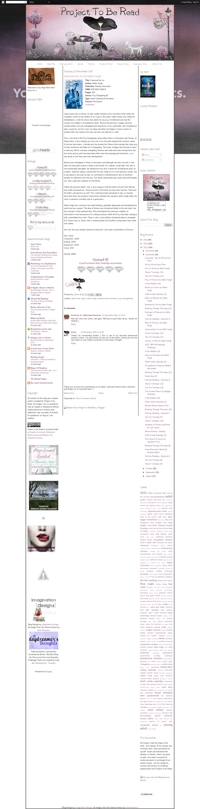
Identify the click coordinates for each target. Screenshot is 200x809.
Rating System (66, 64)
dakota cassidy (166, 557)
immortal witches (166, 601)
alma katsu (144, 502)
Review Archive (106, 64)
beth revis (162, 517)
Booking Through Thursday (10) (158, 409)
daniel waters (144, 560)
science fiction (146, 679)
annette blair (166, 508)
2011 (145, 247)
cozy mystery (157, 554)
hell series (144, 598)
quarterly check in (156, 664)
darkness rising (156, 560)
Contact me (157, 64)
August (149, 476)
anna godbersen (166, 505)
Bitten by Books (38, 318)
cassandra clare (147, 534)
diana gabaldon (155, 565)
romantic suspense (165, 673)
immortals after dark (147, 604)
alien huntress (167, 500)
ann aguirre (150, 505)
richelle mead (152, 673)
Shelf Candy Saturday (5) (155, 294)
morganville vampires (149, 644)
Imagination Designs (50, 624)
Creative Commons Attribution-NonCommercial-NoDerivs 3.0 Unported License (41, 435)
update (142, 710)
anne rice (156, 508)
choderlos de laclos (164, 542)
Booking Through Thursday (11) (158, 372)
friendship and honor (153, 587)
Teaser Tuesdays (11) (154, 384)
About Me (51, 64)
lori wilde (165, 624)
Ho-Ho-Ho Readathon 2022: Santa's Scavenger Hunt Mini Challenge (42, 268)
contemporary (155, 548)
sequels (156, 679)
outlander (156, 653)
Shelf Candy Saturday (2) (155, 435)
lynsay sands (160, 627)
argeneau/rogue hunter (157, 511)
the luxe (150, 698)
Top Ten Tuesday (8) (153, 460)
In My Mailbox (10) (153, 284)
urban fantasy (155, 710)
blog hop (161, 520)
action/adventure (158, 497)
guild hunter (155, 596)
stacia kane (155, 687)
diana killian (167, 565)
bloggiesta (144, 523)
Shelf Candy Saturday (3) (155, 402)
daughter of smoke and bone (152, 563)
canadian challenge (156, 531)
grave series (153, 593)
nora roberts (168, 650)
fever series (167, 580)
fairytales (168, 577)
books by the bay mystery (158, 528)
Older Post (132, 393)
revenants (168, 670)
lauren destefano (165, 621)
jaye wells (160, 607)
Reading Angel (37, 357)
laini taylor (152, 621)
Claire (77, 294)
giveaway (144, 593)
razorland (155, 667)
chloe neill (151, 542)
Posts (146, 155)
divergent (153, 568)
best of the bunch (148, 517)
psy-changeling (126, 298)
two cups (169, 707)
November (150, 254)
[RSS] (141, 140)
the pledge (157, 701)
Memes (91, 64)
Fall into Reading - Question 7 (157, 413)
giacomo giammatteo (164, 590)
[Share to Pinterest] (100, 294)
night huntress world (155, 650)
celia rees (150, 537)
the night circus (146, 701)
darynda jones (167, 560)
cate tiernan (160, 534)
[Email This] (89, 294)
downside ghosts (164, 568)
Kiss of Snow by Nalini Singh (157, 268)
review (143, 673)
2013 (145, 240)
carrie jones (168, 531)
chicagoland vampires (162, 540)
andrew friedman (161, 502)
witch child (158, 719)
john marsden (152, 610)
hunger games (146, 601)
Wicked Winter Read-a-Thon (157, 405)
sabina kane (146, 676)
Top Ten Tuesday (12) (154, 276)
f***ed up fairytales (157, 577)
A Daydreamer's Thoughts (42, 277)
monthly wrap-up (165, 641)
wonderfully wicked (149, 725)
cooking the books (158, 551)
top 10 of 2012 (159, 704)
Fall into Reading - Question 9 (157, 319)
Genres (80, 64)
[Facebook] (150, 140)
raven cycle (144, 667)
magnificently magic (163, 633)
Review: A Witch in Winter (41, 351)
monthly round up (152, 641)
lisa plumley (156, 624)
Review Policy (123, 64)
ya (161, 725)
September (150, 472)
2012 (145, 243)
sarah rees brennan (163, 676)
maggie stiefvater (153, 630)
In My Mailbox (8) (152, 398)
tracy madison (152, 707)
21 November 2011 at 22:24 (113, 315)
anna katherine (146, 508)
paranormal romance (107, 298)
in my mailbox (162, 604)
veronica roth (167, 713)
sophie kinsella (168, 684)
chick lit (143, 542)
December (150, 251)
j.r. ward (150, 607)
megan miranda (152, 639)
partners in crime (148, 661)
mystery (150, 647)
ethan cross (144, 577)
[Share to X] (94, 294)
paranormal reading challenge (156, 656)
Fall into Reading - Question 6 (157, 456)
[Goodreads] (147, 140)
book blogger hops (158, 523)
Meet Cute (35, 247)
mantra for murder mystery (152, 636)
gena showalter (167, 587)
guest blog (144, 596)
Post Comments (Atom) (86, 398)
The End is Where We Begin (42, 301)
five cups (81, 298)
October (149, 468)
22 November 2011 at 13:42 (92, 332)
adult (73, 298)
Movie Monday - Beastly (155, 431)
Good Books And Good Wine (44, 253)
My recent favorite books (42, 383)
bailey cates (152, 514)
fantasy (160, 580)
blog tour (168, 520)
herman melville (154, 598)
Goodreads (89, 105)
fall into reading (148, 580)
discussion (144, 568)
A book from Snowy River (42, 348)
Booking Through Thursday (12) (158, 308)
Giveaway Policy (140, 64)
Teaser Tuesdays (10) (154, 421)
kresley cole (160, 618)
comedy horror (145, 548)
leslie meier (145, 624)
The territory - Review (39, 331)
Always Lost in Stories (41, 338)
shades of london (166, 679)
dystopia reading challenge (159, 571)
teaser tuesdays (163, 692)
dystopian (144, 574)
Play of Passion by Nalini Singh (158, 280)
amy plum (152, 502)
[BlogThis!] (92, 294)
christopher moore (158, 545)
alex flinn (157, 500)
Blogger (49, 671)
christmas (144, 545)
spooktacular (144, 687)
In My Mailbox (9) (152, 351)
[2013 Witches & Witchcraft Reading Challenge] (43, 509)
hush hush (156, 601)
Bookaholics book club (41, 329)
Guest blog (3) (151, 376)
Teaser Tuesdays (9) (153, 464)
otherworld (144, 653)
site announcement (154, 684)
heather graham (166, 596)
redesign (160, 670)
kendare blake (156, 616)
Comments (149, 160)
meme (161, 638)
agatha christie (146, 500)
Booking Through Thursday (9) (158, 446)
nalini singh (91, 298)
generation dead (147, 590)
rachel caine (167, 664)
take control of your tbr (162, 690)
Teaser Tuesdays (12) (154, 333)
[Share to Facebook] (97, 294)
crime (165, 554)
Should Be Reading (39, 299)
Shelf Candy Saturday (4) (155, 362)
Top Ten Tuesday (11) (154, 337)
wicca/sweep (145, 716)
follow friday (161, 584)
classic (169, 545)
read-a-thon (166, 667)
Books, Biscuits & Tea (40, 307)
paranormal (167, 653)
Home (39, 64)
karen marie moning (157, 613)
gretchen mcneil (165, 593)
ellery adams (153, 574)
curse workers (155, 557)
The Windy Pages (38, 379)
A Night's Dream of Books (42, 288)
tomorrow (149, 704)
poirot (165, 661)
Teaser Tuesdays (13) (154, 272)
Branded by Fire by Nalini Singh (158, 304)
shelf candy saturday (151, 681)
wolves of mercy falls (161, 721)
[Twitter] (144, 140)
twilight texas (161, 707)
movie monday (164, 644)
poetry (159, 661)
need (166, 647)
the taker (164, 701)
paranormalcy (167, 658)
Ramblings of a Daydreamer (43, 264)
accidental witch (159, 493)
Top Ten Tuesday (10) (154, 387)
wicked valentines (164, 716)
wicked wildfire (146, 719)
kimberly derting (147, 618)
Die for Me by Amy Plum (155, 264)
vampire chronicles (154, 713)
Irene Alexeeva (43, 630)
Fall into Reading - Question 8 (157, 380)
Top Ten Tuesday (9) (153, 417)
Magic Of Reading (39, 368)
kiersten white (168, 616)
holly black (163, 598)
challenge (160, 537)
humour (169, 598)
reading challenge (148, 670)
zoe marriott (152, 729)
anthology (143, 511)
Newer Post (69, 393)
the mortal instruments (163, 698)
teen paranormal (149, 695)
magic (164, 630)
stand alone (166, 687)
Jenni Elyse (36, 244)
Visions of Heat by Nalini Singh (158, 341)
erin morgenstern (166, 574)
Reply (73, 324)
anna (158, 505)
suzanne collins (146, 690)
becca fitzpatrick (166, 514)
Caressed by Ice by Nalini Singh (158, 329)
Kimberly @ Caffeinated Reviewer (86, 315)
